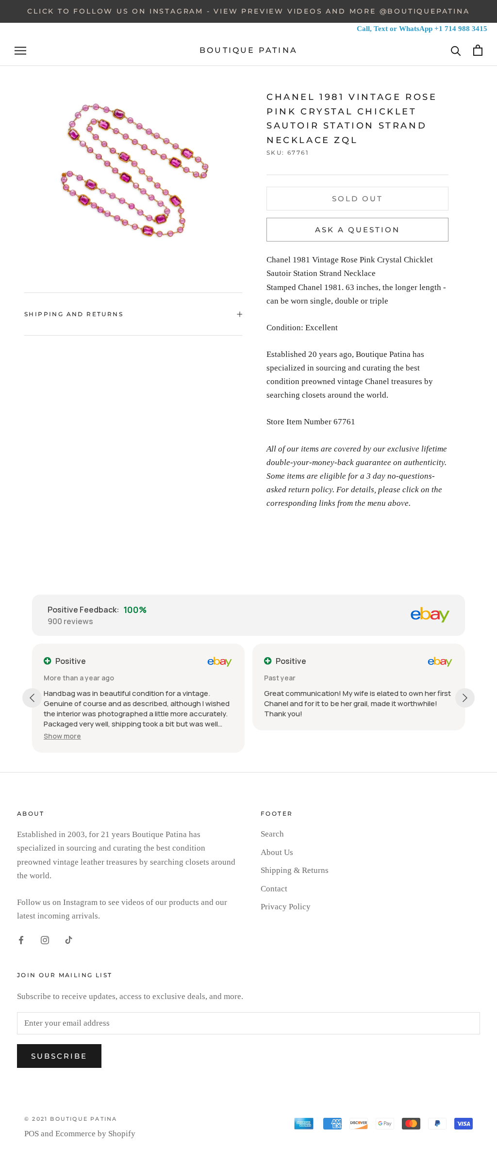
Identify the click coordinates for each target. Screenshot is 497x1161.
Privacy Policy (286, 906)
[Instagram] (45, 939)
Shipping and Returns (73, 314)
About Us (277, 852)
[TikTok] (69, 939)
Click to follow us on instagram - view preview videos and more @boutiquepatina (248, 11)
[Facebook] (21, 939)
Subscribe (59, 1056)
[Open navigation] (20, 50)
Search (272, 833)
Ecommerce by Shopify (95, 1133)
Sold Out (357, 198)
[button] (62, 736)
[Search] (456, 50)
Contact (274, 888)
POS (31, 1133)
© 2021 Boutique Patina (70, 1118)
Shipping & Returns (295, 870)
